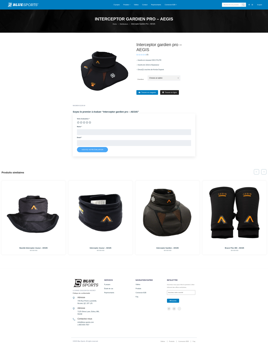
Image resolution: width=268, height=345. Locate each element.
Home (115, 24)
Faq (137, 297)
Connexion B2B (170, 5)
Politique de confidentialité (81, 293)
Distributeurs (124, 24)
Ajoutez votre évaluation (92, 149)
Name (79, 126)
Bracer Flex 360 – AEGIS (234, 248)
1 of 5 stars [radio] (78, 122)
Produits (126, 5)
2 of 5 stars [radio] (81, 122)
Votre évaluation (83, 119)
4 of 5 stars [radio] (87, 122)
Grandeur (140, 79)
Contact (145, 5)
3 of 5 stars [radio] (84, 122)
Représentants (156, 5)
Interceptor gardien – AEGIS (167, 248)
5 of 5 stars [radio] (90, 122)
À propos (117, 5)
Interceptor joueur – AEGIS (100, 248)
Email (79, 137)
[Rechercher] (243, 5)
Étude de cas (108, 288)
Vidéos (136, 5)
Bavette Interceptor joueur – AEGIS (33, 248)
